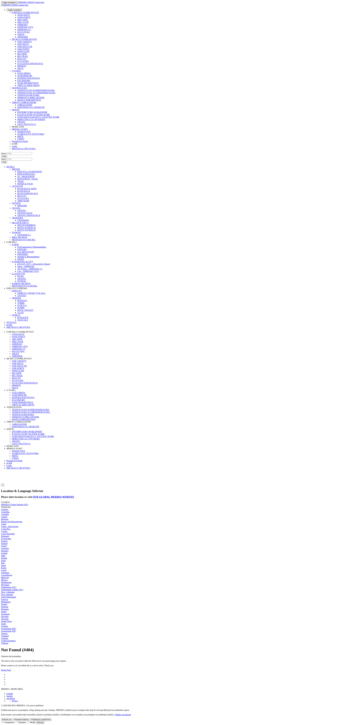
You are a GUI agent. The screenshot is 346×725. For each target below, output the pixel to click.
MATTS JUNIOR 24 (26, 227)
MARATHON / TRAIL (27, 179)
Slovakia (5, 616)
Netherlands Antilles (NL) (12, 590)
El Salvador (6, 539)
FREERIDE (22, 254)
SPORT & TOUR (25, 184)
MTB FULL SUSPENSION (29, 171)
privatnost (10, 698)
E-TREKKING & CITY (22, 261)
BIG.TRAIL (22, 56)
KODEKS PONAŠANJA (28, 78)
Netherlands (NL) (8, 587)
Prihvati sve (6, 720)
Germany (5, 548)
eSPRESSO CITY (25, 27)
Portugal (4, 607)
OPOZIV (21, 122)
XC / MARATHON (26, 176)
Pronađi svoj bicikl (20, 141)
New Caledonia (7, 592)
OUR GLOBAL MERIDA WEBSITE (53, 496)
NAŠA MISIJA (24, 73)
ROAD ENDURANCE (27, 193)
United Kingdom (8, 641)
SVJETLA (22, 305)
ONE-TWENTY (24, 42)
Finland (4, 543)
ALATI (20, 313)
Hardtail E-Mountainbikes (28, 257)
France (4, 546)
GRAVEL (16, 208)
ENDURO (22, 249)
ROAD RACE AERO (27, 188)
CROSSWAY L (24, 235)
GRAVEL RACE (24, 213)
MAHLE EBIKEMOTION (29, 100)
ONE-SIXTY (23, 44)
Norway (4, 599)
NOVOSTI (11, 322)
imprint (9, 696)
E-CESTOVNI (18, 274)
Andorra (4, 509)
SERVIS (15, 110)
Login (14, 146)
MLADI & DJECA (20, 223)
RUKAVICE (23, 317)
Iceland (4, 553)
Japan (3, 565)
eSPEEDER (22, 37)
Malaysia (5, 577)
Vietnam (4, 643)
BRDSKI (16, 169)
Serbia (3, 611)
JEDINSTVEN (24, 131)
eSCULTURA (23, 32)
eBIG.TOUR (23, 22)
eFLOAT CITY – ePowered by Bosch (33, 264)
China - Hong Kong (9, 526)
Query (3, 153)
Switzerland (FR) (8, 631)
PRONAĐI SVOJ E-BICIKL (24, 286)
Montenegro (6, 582)
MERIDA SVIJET (20, 129)
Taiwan (4, 633)
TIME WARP (23, 201)
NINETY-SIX (23, 51)
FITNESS (16, 203)
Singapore (5, 614)
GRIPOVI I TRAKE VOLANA (31, 293)
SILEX (20, 68)
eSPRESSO (22, 25)
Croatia (4, 531)
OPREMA (16, 298)
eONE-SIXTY (23, 15)
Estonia (4, 541)
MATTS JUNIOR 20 (26, 230)
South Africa (6, 621)
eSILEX (20, 34)
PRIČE (20, 136)
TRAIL (20, 181)
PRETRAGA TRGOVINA (24, 149)
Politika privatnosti (123, 715)
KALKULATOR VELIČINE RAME (33, 114)
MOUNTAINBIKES (26, 225)
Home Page (6, 670)
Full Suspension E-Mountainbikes (31, 247)
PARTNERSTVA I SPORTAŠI (30, 107)
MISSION (21, 66)
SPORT (20, 259)
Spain (3, 624)
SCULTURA (23, 61)
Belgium (4, 519)
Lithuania (5, 573)
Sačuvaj (40, 722)
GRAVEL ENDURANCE (28, 215)
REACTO (21, 59)
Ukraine (4, 638)
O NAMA (16, 71)
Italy (3, 563)
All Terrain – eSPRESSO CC (30, 269)
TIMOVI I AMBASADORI (24, 102)
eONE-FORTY (24, 17)
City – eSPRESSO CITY (28, 271)
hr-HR (9, 463)
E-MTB (15, 244)
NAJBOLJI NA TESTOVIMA (30, 134)
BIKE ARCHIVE (19, 237)
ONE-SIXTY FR (24, 46)
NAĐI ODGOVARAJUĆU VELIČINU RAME (38, 117)
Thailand (5, 636)
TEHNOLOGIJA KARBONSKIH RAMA (36, 90)
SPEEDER (22, 206)
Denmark (5, 536)
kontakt (9, 693)
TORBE (21, 303)
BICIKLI (10, 167)
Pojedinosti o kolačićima (40, 720)
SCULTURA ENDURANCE (30, 63)
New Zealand (7, 594)
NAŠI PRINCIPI (24, 76)
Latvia (3, 570)
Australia (5, 514)
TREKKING (17, 218)
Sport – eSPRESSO (25, 266)
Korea (3, 568)
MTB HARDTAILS (26, 174)
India (3, 556)
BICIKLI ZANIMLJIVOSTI (24, 39)
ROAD (20, 276)
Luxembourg (6, 575)
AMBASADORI (24, 105)
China (3, 524)
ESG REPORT (23, 80)
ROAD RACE (23, 191)
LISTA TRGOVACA (26, 124)
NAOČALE (22, 320)
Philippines (6, 602)
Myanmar (5, 585)
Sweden (4, 626)
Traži (4, 156)
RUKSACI (22, 300)
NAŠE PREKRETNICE (28, 83)
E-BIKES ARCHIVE (21, 283)
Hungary (5, 551)
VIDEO (20, 139)
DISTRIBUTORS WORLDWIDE (32, 112)
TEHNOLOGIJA (19, 88)
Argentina (5, 512)
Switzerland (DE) (8, 628)
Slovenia (5, 619)
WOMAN (16, 232)
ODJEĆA (16, 315)
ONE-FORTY (23, 49)
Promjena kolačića (21, 720)
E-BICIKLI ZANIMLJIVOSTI (25, 12)
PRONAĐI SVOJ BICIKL (23, 240)
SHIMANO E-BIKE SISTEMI (30, 97)
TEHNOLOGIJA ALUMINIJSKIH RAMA (36, 93)
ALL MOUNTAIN (25, 252)
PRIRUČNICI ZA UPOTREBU (31, 119)
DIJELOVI (17, 291)
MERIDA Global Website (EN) (14, 504)
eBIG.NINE (22, 20)
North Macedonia (8, 597)
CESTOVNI (17, 186)
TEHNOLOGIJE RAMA (28, 95)
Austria (4, 517)
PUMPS (20, 308)
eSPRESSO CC (24, 29)
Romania (5, 609)
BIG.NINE (22, 54)
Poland (4, 604)
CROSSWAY (23, 220)
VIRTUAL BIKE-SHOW (28, 85)
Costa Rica (5, 529)
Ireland (4, 558)
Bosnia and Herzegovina (11, 521)
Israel (3, 560)
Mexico (4, 580)
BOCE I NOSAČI (25, 310)
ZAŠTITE (21, 295)
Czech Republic (8, 534)
